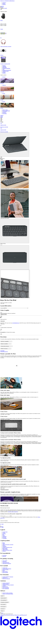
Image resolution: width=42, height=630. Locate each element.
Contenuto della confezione (5, 346)
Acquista (2, 8)
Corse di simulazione (5, 562)
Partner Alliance (5, 571)
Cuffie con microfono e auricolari (7, 544)
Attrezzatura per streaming (6, 563)
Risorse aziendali (5, 572)
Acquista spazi (4, 567)
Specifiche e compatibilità (4, 341)
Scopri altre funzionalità (4, 489)
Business (3, 3)
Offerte (1, 116)
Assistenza (2, 6)
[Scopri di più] (1, 244)
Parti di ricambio (5, 586)
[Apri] (2, 122)
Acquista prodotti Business (6, 568)
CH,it (2, 7)
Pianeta (1, 117)
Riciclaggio (4, 537)
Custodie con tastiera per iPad (7, 547)
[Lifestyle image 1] (14, 174)
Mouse (3, 542)
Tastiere (3, 543)
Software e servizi (5, 569)
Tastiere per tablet (3, 129)
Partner (3, 570)
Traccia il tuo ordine (5, 587)
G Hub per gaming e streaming (7, 592)
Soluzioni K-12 (4, 577)
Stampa (3, 535)
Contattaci (4, 585)
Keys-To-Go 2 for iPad (4, 131)
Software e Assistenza (4, 348)
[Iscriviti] (11, 516)
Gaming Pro (4, 561)
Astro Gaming (4, 560)
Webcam (3, 545)
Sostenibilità (4, 536)
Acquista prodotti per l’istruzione (7, 576)
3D (2, 159)
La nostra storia (4, 531)
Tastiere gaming (5, 549)
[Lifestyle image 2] (14, 203)
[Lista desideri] (1, 119)
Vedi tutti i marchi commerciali (13, 511)
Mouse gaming (4, 548)
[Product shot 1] (14, 144)
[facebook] (2, 524)
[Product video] (15, 284)
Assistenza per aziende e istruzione (8, 584)
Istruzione (4, 4)
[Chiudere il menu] (1, 9)
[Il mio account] (1, 121)
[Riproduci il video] (16, 365)
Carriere (3, 532)
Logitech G (4, 2)
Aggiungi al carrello (3, 314)
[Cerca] (1, 118)
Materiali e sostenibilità (4, 343)
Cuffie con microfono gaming (7, 550)
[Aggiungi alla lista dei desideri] (1, 157)
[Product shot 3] (14, 257)
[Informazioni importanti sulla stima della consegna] (1, 329)
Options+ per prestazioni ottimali (7, 593)
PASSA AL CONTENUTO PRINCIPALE (7, 0)
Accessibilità (4, 538)
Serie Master (4, 555)
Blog (3, 534)
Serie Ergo (4, 556)
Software (1, 115)
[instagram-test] (0, 524)
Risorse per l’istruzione (6, 578)
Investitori (4, 533)
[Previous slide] (1, 488)
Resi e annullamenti (5, 588)
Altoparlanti (4, 546)
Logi (1, 123)
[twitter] (1, 524)
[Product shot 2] (14, 231)
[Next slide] (4, 488)
